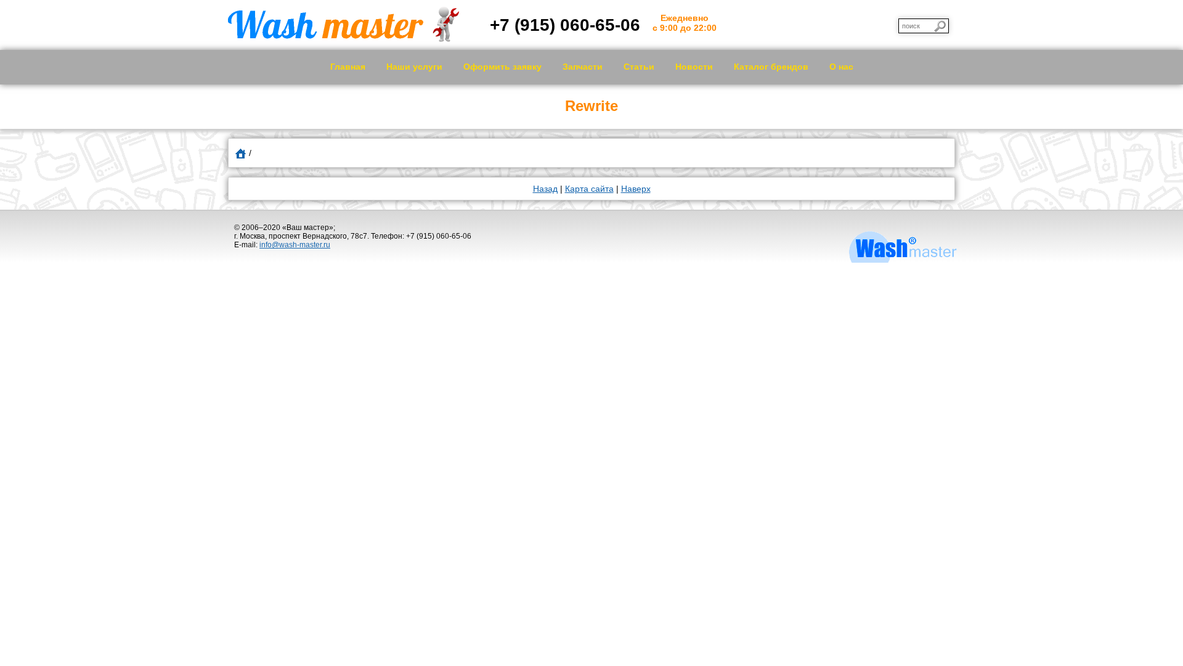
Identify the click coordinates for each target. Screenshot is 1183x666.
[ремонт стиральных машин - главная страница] (240, 153)
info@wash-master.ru (294, 244)
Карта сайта (589, 189)
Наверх (636, 189)
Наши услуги (414, 67)
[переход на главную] (343, 39)
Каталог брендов (771, 67)
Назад (545, 189)
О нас (841, 67)
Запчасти (583, 67)
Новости (694, 67)
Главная (347, 67)
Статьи (639, 67)
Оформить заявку (502, 67)
